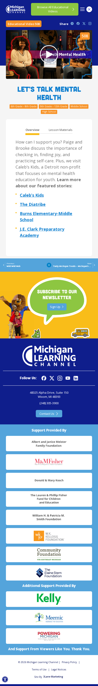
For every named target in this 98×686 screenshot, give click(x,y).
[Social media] (67, 378)
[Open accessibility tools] (5, 679)
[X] (51, 378)
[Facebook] (43, 378)
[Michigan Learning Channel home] (15, 9)
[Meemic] (49, 617)
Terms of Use (39, 669)
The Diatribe (33, 204)
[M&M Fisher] (49, 462)
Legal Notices (58, 669)
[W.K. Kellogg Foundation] (49, 536)
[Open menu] (82, 9)
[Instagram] (59, 378)
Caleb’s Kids (32, 195)
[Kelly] (49, 599)
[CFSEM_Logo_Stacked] (49, 554)
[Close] (89, 9)
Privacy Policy (69, 662)
